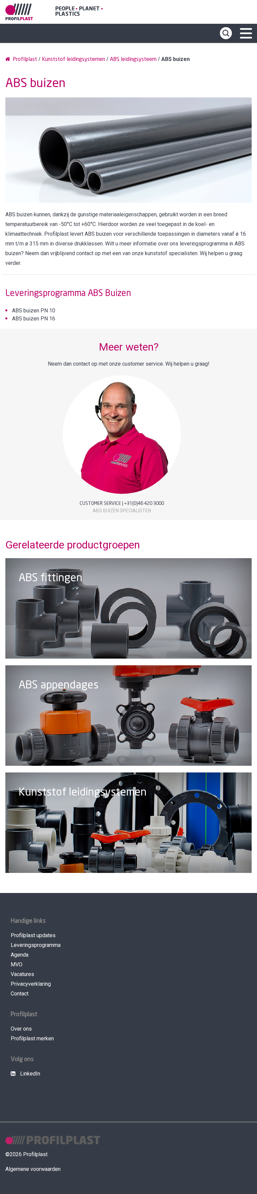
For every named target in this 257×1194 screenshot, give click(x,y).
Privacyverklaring (31, 984)
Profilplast (24, 59)
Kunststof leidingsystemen (73, 59)
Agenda (19, 955)
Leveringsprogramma (36, 945)
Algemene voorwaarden (33, 1169)
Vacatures (22, 974)
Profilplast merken (32, 1038)
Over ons (21, 1029)
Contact (19, 993)
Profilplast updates (33, 935)
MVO (16, 964)
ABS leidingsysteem (133, 59)
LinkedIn (29, 1073)
